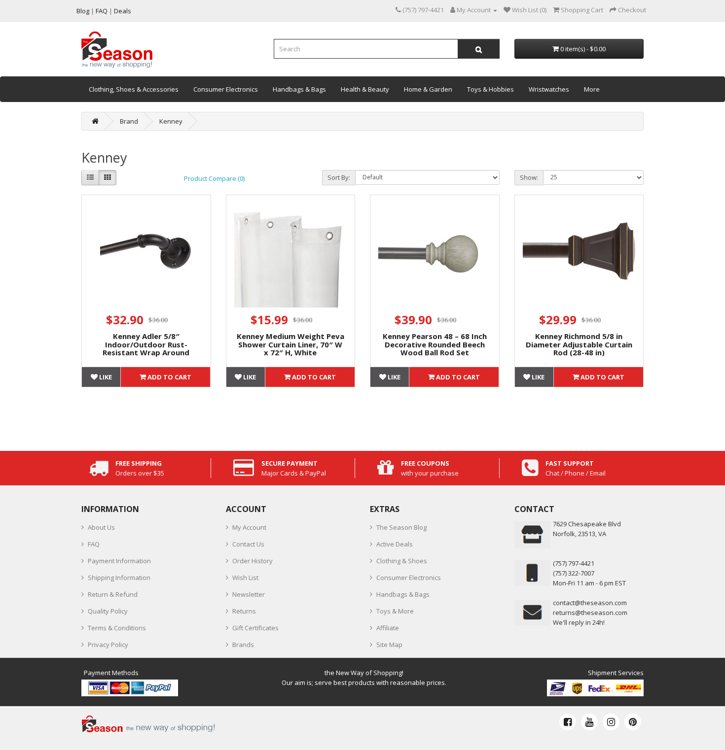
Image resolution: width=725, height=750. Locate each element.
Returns (244, 611)
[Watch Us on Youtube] (589, 722)
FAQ (94, 544)
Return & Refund (113, 594)
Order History (252, 560)
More (592, 89)
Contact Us (248, 544)
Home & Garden (428, 89)
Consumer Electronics (225, 89)
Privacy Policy (108, 644)
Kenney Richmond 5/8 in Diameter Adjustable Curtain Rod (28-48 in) (579, 344)
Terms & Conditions (117, 627)
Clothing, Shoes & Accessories (134, 89)
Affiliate (387, 627)
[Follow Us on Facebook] (567, 722)
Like (105, 377)
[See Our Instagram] (611, 722)
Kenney (170, 121)
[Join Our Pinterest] (632, 722)
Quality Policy (108, 611)
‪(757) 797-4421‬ (573, 563)
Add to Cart (168, 377)
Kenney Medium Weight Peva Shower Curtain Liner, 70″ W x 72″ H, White (290, 344)
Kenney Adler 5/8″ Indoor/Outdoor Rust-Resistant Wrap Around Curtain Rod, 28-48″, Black (146, 348)
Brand (129, 121)
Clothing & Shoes (401, 560)
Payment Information (119, 560)
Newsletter (248, 594)
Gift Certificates (255, 627)
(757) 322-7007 (573, 573)
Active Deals (394, 544)
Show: (529, 177)
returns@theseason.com (590, 612)
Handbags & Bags (299, 89)
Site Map (389, 644)
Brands (243, 644)
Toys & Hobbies (490, 89)
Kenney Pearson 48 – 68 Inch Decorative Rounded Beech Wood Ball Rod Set (435, 344)
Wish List (245, 577)
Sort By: (338, 177)
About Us (101, 527)
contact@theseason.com (590, 602)
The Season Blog (401, 527)
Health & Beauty (365, 89)
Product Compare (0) (214, 178)
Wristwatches (549, 89)
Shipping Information (119, 577)
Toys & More (395, 611)
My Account (249, 527)
